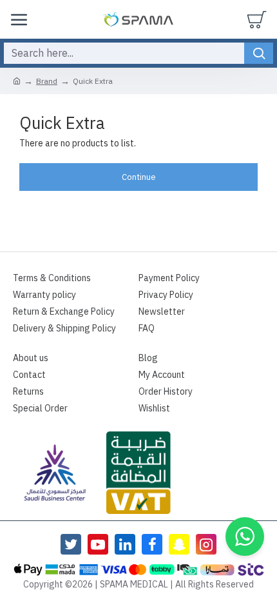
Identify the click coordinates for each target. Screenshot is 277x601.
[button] (244, 536)
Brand (46, 81)
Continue (139, 177)
